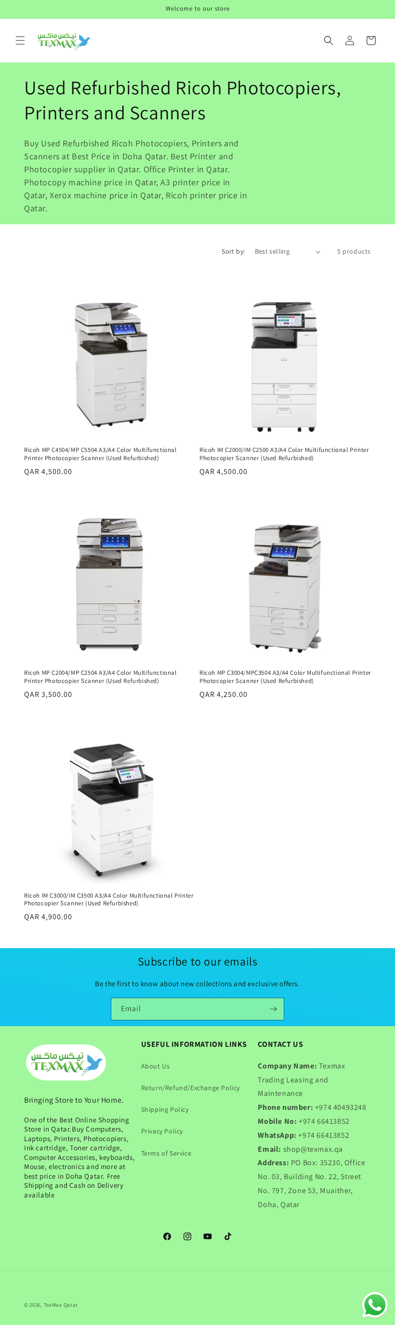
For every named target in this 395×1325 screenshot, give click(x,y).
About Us (155, 1066)
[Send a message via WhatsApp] (375, 1305)
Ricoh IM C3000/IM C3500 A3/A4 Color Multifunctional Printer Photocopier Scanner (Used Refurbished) (108, 900)
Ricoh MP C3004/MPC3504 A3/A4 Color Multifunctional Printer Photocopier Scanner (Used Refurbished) (285, 677)
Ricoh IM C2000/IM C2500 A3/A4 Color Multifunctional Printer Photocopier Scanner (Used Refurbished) (284, 454)
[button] (20, 40)
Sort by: (233, 251)
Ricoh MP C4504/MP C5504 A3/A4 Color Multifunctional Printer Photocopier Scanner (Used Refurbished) (100, 454)
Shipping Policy (165, 1109)
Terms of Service (166, 1153)
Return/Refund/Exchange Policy (190, 1087)
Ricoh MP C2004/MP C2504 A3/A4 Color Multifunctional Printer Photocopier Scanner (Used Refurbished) (100, 677)
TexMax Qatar (61, 1304)
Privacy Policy (162, 1131)
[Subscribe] (273, 1009)
